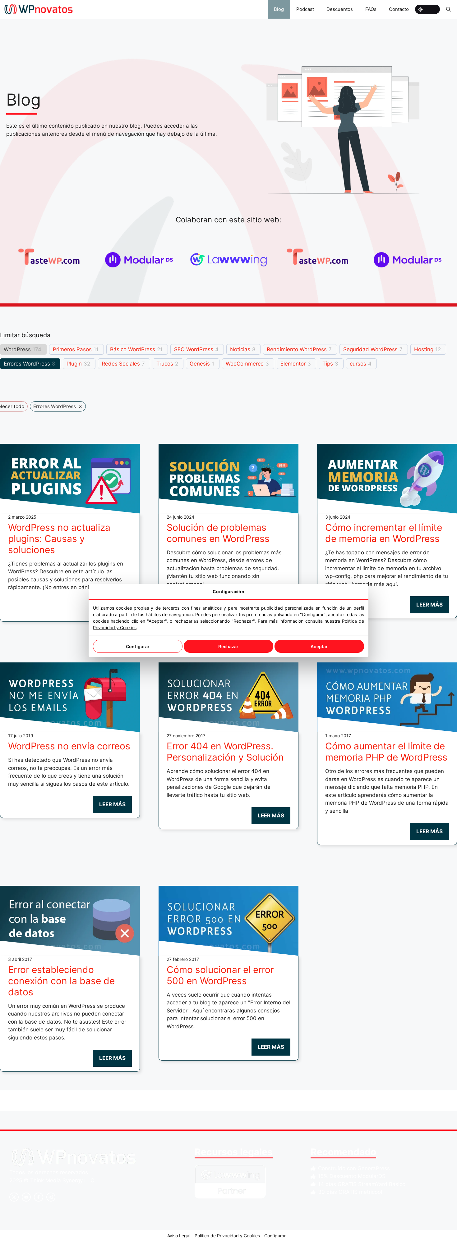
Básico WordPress (132, 349)
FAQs (370, 9)
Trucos (164, 364)
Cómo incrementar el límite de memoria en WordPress (383, 533)
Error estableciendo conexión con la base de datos (61, 981)
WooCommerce (245, 364)
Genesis (200, 364)
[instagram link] (14, 1197)
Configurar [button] (275, 1235)
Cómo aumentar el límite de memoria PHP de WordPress (386, 751)
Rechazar (228, 646)
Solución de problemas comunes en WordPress (218, 533)
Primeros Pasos (72, 349)
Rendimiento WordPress (297, 349)
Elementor (293, 364)
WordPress (17, 349)
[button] (448, 9)
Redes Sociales (121, 364)
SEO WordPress (193, 349)
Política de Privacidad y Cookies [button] (227, 1235)
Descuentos (339, 9)
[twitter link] (26, 1197)
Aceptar (319, 646)
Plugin (74, 364)
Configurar (138, 646)
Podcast (305, 9)
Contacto (399, 9)
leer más (429, 605)
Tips (327, 364)
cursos (358, 364)
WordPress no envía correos (69, 746)
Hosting (423, 349)
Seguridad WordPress (370, 349)
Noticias (240, 349)
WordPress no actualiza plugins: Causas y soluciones (59, 538)
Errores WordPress (27, 364)
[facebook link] (38, 1197)
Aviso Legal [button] (178, 1235)
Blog (279, 9)
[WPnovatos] (38, 9)
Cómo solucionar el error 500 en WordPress (220, 975)
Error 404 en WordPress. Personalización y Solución (225, 751)
